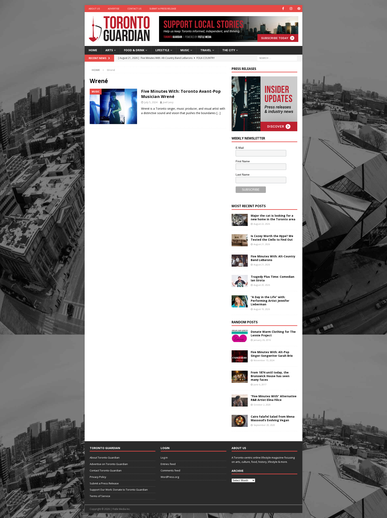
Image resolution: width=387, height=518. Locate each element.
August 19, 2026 (262, 309)
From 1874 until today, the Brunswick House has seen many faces (270, 376)
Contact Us (134, 8)
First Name (243, 161)
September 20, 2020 (264, 424)
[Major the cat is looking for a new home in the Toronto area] (240, 220)
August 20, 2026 (262, 284)
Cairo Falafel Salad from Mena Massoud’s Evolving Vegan (272, 418)
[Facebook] (283, 8)
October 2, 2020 (262, 404)
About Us (94, 8)
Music (184, 50)
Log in (164, 457)
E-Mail (240, 147)
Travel (205, 50)
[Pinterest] (298, 8)
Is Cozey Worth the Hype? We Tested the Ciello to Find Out (272, 237)
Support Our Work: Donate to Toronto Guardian (119, 489)
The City (228, 50)
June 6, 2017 (260, 384)
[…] (218, 113)
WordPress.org (170, 477)
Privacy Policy (98, 477)
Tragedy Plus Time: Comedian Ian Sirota (272, 278)
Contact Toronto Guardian (106, 470)
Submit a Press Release (162, 8)
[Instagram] (290, 8)
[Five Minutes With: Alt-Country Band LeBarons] (240, 261)
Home (93, 50)
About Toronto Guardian (105, 457)
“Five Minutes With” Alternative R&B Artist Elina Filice (273, 398)
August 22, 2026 (262, 223)
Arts (109, 50)
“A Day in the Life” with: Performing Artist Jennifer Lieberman (270, 300)
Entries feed (168, 464)
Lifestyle (162, 50)
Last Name (243, 174)
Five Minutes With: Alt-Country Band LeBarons (273, 258)
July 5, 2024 (150, 102)
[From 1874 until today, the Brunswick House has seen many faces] (240, 377)
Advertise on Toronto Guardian (109, 464)
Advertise (113, 8)
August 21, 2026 (262, 244)
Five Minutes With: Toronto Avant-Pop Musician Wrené (181, 93)
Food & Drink (134, 50)
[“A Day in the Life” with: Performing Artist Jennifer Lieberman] (240, 301)
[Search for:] (277, 58)
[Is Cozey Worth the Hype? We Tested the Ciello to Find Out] (240, 240)
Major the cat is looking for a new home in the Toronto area (273, 217)
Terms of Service (100, 496)
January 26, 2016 (262, 339)
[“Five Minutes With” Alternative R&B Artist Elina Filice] (240, 400)
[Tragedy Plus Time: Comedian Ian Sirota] (240, 281)
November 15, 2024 (264, 360)
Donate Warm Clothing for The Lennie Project (273, 333)
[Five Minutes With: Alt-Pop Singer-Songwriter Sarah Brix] (240, 356)
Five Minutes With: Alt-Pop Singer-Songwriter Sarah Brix (272, 354)
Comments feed (170, 470)
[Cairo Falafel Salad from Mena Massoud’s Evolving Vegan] (240, 421)
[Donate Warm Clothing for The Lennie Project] (240, 336)
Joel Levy (168, 102)
